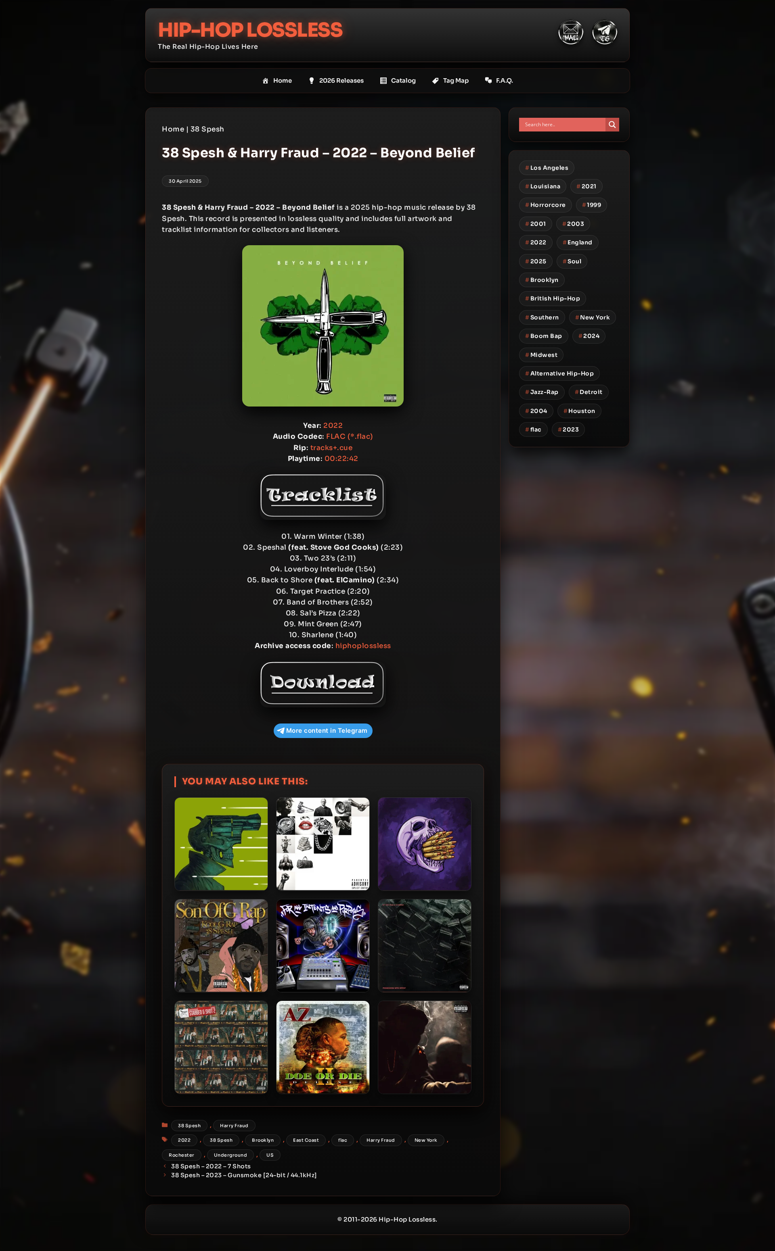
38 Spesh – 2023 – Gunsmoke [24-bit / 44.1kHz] (244, 1175)
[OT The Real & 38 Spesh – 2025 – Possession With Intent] (424, 945)
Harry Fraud (234, 1125)
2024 (589, 336)
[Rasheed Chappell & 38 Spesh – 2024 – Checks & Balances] (323, 844)
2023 (568, 429)
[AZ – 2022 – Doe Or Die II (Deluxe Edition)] (323, 1047)
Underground (230, 1155)
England (578, 242)
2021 (586, 186)
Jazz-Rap (542, 392)
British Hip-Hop (552, 298)
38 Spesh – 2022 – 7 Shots (211, 1166)
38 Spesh (207, 129)
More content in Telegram (327, 730)
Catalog (403, 80)
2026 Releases (341, 80)
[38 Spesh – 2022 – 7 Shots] (221, 844)
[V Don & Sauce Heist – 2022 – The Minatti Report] (424, 1047)
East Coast (306, 1140)
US (270, 1155)
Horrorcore (545, 204)
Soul (572, 261)
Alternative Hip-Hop (559, 373)
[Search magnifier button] (612, 124)
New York (426, 1140)
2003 (573, 223)
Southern (542, 317)
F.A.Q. (504, 80)
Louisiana (542, 186)
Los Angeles (546, 167)
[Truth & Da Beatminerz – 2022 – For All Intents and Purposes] (323, 945)
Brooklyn (263, 1140)
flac (342, 1140)
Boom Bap (543, 336)
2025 (536, 261)
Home (282, 80)
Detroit (589, 392)
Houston (579, 411)
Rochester (182, 1155)
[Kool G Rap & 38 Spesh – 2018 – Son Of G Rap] (221, 945)
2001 (535, 223)
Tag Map (456, 80)
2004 (536, 411)
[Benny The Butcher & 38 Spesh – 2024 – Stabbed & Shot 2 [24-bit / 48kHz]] (221, 1047)
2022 (184, 1140)
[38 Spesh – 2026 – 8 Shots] (424, 844)
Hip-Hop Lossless (250, 30)
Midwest (541, 355)
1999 (591, 204)
